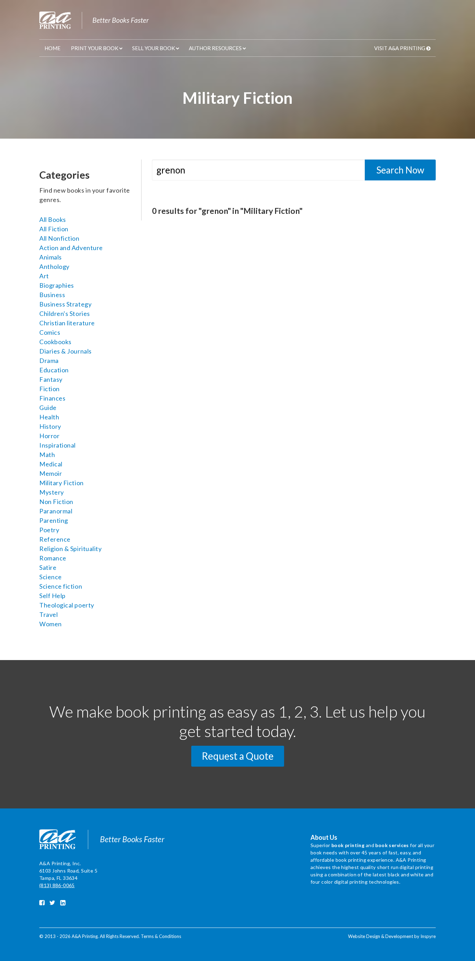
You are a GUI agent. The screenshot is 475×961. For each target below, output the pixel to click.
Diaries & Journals (65, 351)
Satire (47, 567)
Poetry (49, 530)
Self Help (52, 595)
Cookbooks (55, 342)
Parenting (53, 520)
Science (50, 577)
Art (44, 276)
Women (50, 624)
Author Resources (215, 48)
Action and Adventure (71, 247)
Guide (48, 407)
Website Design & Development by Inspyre (392, 936)
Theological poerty (66, 605)
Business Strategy (65, 304)
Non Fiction (56, 501)
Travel (48, 614)
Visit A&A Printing (399, 48)
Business (52, 295)
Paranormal (55, 511)
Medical (51, 464)
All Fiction (54, 229)
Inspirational (57, 445)
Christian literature (67, 323)
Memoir (50, 473)
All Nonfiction (59, 238)
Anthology (54, 266)
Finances (52, 398)
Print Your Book (94, 48)
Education (54, 370)
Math (47, 454)
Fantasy (51, 379)
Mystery (51, 492)
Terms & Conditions (161, 936)
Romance (52, 558)
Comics (49, 332)
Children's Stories (64, 313)
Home (53, 48)
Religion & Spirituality (70, 548)
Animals (50, 257)
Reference (55, 539)
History (50, 426)
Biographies (56, 285)
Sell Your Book (153, 48)
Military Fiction (61, 483)
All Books (52, 219)
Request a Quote (238, 756)
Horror (49, 436)
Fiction (49, 389)
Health (49, 417)
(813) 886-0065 (57, 885)
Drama (49, 360)
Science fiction (60, 586)
